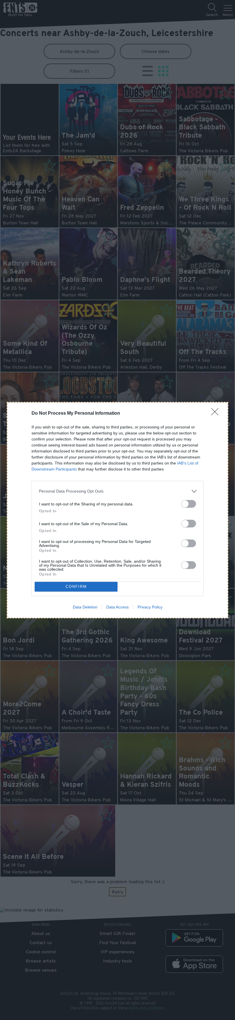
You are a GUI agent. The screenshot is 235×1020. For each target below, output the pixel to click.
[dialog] (117, 510)
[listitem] (117, 491)
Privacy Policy (150, 607)
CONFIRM (76, 586)
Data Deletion (85, 607)
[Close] (216, 413)
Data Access (117, 607)
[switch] (188, 504)
